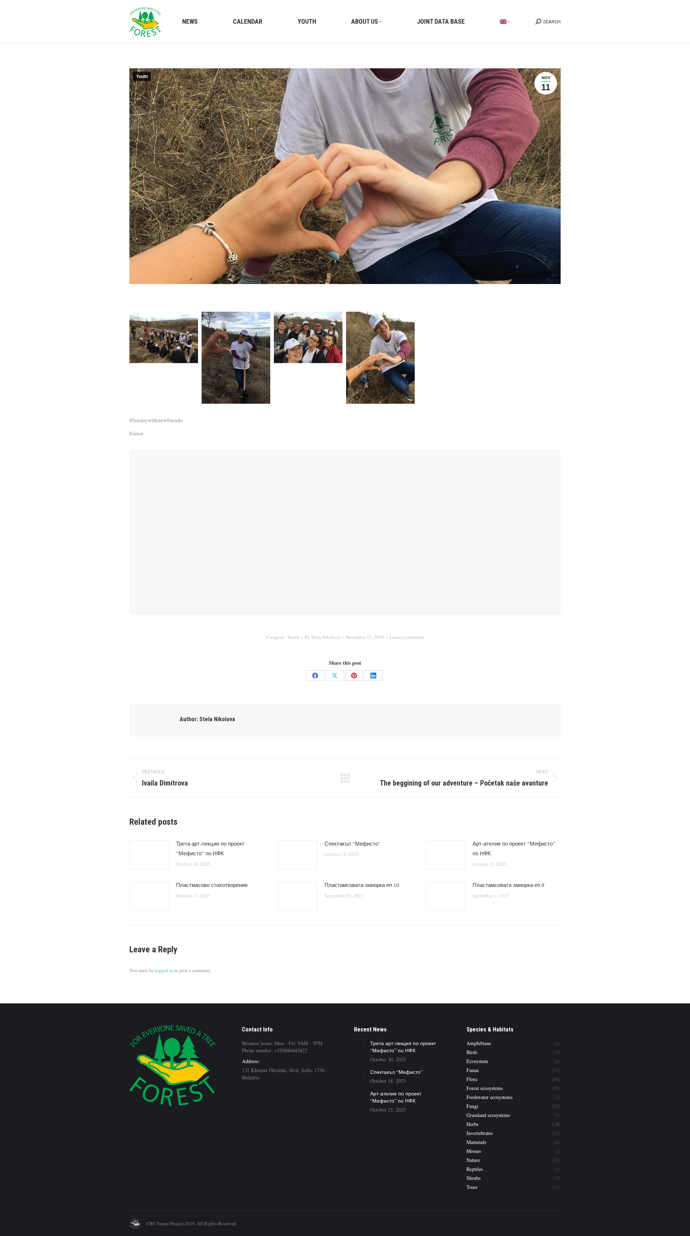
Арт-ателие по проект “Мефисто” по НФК (514, 848)
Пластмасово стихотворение (212, 884)
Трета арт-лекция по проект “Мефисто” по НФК (210, 848)
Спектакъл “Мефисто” (353, 843)
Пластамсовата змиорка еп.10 (362, 884)
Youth (142, 76)
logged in (164, 970)
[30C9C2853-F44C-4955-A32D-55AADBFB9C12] (163, 337)
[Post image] (149, 855)
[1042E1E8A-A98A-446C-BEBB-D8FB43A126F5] (308, 337)
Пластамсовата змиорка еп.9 (508, 884)
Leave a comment (407, 637)
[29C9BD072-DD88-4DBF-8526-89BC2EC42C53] (236, 358)
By (322, 637)
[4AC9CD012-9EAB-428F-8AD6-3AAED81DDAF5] (380, 358)
